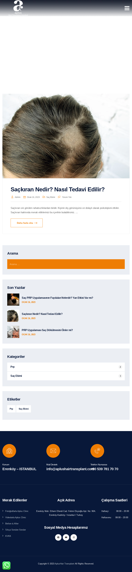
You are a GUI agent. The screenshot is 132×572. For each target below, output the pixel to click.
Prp (12, 366)
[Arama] (120, 264)
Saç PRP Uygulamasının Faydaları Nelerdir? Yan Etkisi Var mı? (57, 297)
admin (17, 197)
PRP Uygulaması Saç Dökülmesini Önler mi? (47, 330)
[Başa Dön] (125, 566)
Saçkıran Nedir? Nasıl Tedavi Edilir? (58, 189)
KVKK (8, 536)
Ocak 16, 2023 (28, 302)
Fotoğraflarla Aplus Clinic (16, 511)
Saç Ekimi (50, 197)
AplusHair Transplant (64, 563)
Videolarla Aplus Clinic (15, 517)
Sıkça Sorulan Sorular (15, 530)
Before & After (12, 523)
